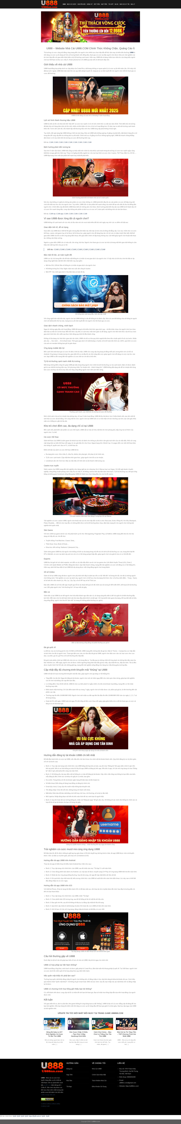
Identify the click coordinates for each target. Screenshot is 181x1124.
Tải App (110, 4)
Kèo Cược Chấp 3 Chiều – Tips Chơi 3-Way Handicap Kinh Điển (78, 1034)
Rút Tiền (97, 4)
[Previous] (43, 1034)
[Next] (137, 1034)
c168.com (44, 1095)
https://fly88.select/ (35, 1116)
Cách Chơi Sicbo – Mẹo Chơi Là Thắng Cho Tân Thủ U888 (102, 1034)
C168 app (59, 214)
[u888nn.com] (50, 4)
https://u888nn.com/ (132, 1086)
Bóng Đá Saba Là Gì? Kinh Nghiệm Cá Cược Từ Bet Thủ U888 (54, 1034)
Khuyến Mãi (82, 4)
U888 (64, 4)
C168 (51, 142)
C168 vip (52, 214)
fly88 (14, 1116)
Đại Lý (133, 4)
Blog (116, 4)
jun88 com (47, 1085)
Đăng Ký (90, 4)
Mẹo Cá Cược (71, 4)
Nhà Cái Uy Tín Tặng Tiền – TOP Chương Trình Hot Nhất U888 (126, 1034)
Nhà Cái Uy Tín (124, 4)
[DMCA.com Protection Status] (47, 1099)
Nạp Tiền (104, 4)
